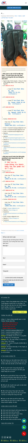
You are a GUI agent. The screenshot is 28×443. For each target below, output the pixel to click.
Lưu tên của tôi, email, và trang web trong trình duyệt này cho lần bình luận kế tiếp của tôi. (13, 279)
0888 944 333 (12, 119)
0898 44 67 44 (10, 190)
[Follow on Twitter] (7, 437)
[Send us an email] (10, 437)
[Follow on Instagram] (5, 437)
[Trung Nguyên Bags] (4, 3)
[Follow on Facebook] (2, 437)
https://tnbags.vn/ (14, 218)
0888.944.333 (11, 328)
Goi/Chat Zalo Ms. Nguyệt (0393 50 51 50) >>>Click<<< (17, 112)
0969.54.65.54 (10, 172)
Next (3, 233)
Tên (4, 258)
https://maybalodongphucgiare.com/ (15, 138)
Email (4, 264)
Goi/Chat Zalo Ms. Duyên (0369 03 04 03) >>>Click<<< (16, 102)
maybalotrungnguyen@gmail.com (15, 330)
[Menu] (26, 3)
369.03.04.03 (13, 323)
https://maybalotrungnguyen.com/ (14, 134)
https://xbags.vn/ (13, 210)
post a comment (20, 230)
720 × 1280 (18, 16)
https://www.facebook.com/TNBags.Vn (15, 221)
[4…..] (14, 43)
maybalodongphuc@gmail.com (14, 332)
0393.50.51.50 (12, 324)
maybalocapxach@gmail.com (14, 334)
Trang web (5, 271)
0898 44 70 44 (10, 181)
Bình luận (5, 245)
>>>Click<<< (21, 125)
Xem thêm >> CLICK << (19, 312)
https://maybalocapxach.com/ (17, 139)
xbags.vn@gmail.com (13, 208)
